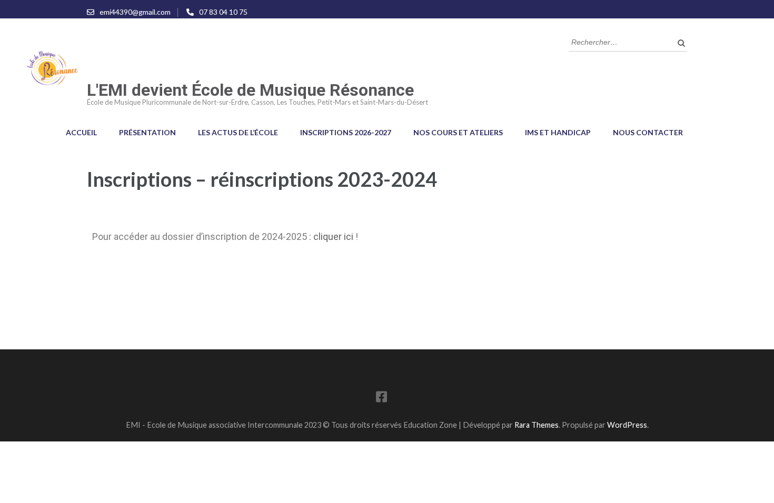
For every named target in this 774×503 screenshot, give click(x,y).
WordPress (627, 424)
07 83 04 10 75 (223, 11)
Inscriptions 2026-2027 (345, 132)
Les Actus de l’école (238, 132)
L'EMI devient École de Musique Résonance (250, 90)
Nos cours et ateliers (458, 132)
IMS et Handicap (558, 132)
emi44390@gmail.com (135, 11)
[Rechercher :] (620, 41)
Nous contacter (648, 132)
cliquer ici (333, 236)
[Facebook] (381, 398)
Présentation (147, 132)
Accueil (81, 132)
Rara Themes (536, 424)
